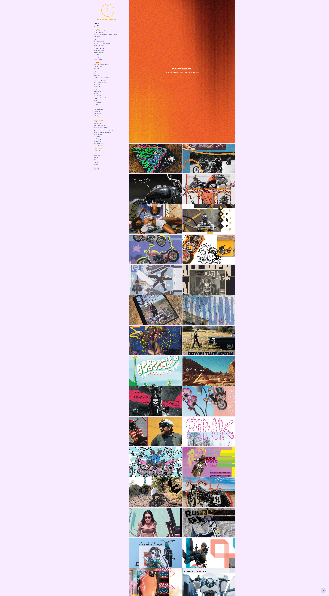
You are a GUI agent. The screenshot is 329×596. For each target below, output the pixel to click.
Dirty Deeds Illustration (99, 143)
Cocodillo (96, 90)
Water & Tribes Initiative (99, 125)
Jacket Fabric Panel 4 (99, 50)
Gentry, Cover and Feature (100, 82)
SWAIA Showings (98, 59)
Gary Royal (96, 115)
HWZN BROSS (97, 106)
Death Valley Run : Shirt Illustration (102, 129)
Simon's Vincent (97, 117)
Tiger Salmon (97, 75)
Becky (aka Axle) (97, 113)
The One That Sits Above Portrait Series (103, 38)
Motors (95, 154)
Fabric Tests (96, 58)
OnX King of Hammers (99, 122)
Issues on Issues (97, 161)
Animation (98, 148)
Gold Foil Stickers (98, 134)
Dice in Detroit (97, 155)
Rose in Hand (97, 36)
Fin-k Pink (96, 99)
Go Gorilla (96, 163)
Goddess (96, 72)
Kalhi (95, 108)
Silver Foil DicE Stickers (99, 140)
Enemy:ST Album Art (98, 138)
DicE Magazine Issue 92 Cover (101, 127)
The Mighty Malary (98, 102)
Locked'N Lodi (97, 136)
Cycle (95, 40)
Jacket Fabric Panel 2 (99, 47)
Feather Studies (97, 56)
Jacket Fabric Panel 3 (99, 49)
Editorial (97, 63)
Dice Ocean (96, 157)
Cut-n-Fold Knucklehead (99, 79)
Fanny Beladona (97, 91)
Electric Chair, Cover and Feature (101, 64)
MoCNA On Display (98, 32)
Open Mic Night (97, 123)
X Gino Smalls (97, 54)
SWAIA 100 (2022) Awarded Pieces (102, 43)
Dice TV (95, 159)
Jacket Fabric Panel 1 (98, 45)
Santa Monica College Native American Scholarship (106, 34)
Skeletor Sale (97, 150)
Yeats (95, 70)
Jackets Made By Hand (99, 31)
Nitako (95, 100)
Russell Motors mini (98, 109)
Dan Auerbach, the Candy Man (101, 97)
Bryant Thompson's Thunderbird (101, 88)
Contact (97, 23)
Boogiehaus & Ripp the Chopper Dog (102, 132)
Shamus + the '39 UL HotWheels (101, 77)
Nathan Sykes (97, 84)
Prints (96, 29)
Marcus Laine (97, 111)
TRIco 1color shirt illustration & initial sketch (104, 131)
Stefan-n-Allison (97, 95)
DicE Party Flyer (97, 141)
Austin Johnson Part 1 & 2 (100, 81)
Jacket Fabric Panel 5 (99, 52)
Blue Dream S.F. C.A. (98, 66)
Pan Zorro (96, 104)
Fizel (95, 73)
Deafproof (96, 93)
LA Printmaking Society (99, 41)
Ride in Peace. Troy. (98, 145)
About (96, 26)
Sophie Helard (97, 86)
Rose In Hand (97, 152)
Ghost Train (96, 68)
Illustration (99, 120)
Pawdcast (96, 164)
